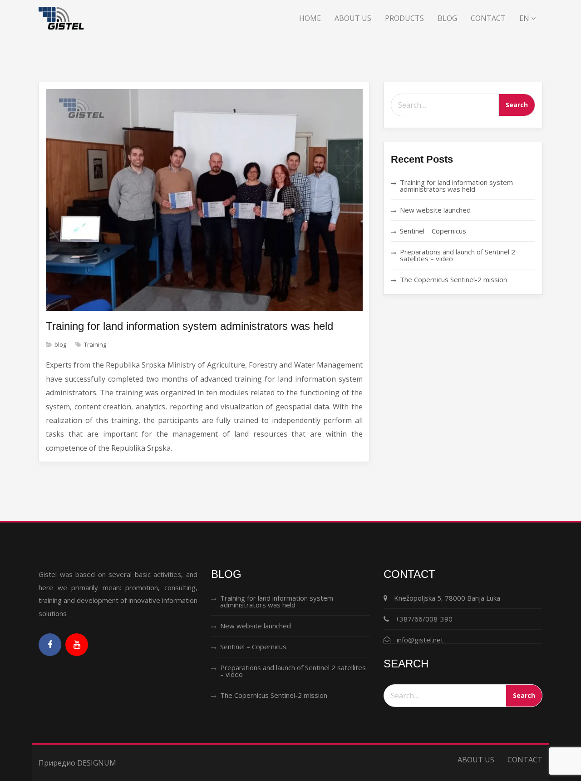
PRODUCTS (404, 18)
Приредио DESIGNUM (77, 763)
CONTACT (488, 18)
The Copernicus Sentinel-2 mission (453, 279)
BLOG (447, 18)
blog (60, 344)
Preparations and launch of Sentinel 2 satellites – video (457, 255)
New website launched (435, 209)
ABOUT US (353, 18)
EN (525, 18)
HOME (310, 18)
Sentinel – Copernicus (433, 230)
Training (95, 344)
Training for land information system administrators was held (189, 326)
